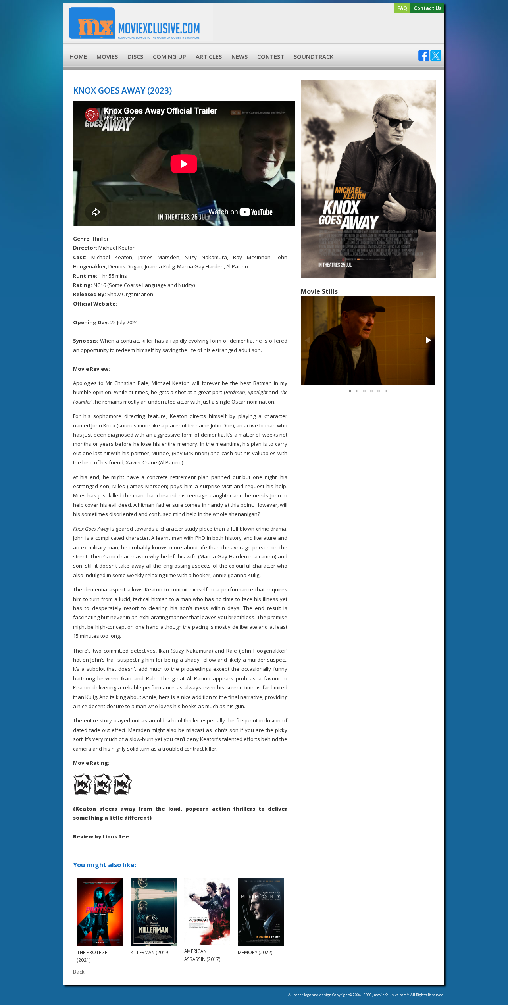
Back (79, 971)
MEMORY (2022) (255, 952)
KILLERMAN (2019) (150, 952)
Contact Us (428, 8)
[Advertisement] (327, 28)
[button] (427, 340)
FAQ (402, 8)
